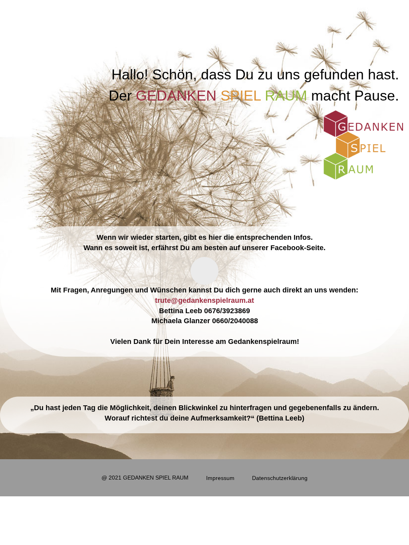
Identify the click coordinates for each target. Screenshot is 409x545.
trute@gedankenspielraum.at (204, 300)
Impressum (220, 478)
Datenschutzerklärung (280, 478)
